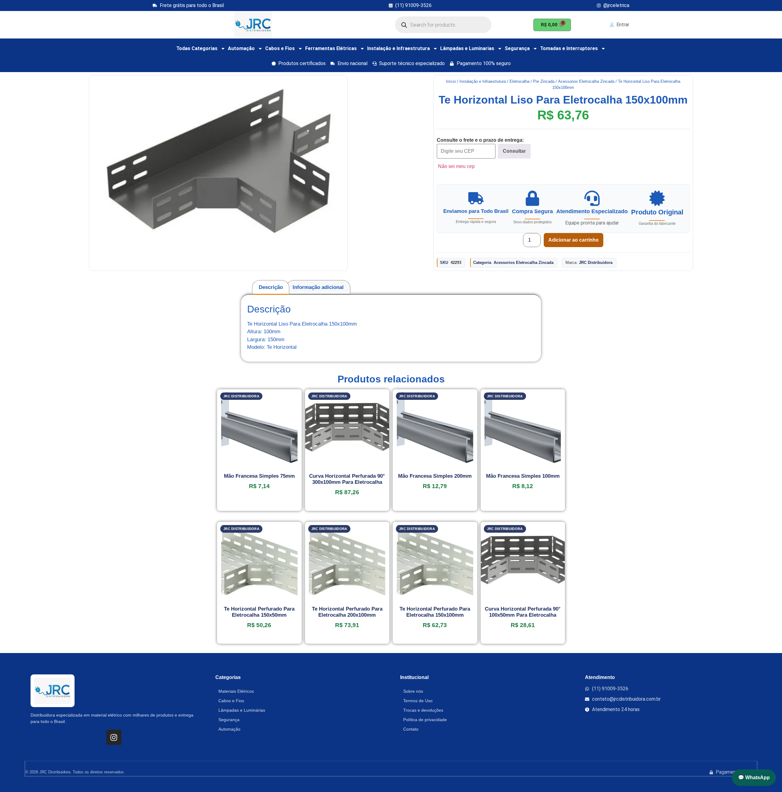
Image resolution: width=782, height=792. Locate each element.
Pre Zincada (543, 81)
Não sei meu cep (456, 166)
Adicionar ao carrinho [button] (259, 508)
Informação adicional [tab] (318, 287)
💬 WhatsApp (754, 777)
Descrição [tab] (271, 287)
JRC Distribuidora (595, 262)
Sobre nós (413, 691)
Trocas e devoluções (423, 710)
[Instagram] (114, 737)
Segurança (517, 48)
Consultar (514, 151)
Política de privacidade (425, 719)
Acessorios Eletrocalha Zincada (586, 81)
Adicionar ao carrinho (573, 240)
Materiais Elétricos (236, 691)
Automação (241, 48)
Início (451, 81)
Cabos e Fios (280, 48)
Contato (410, 729)
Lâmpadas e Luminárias (241, 710)
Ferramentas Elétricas (331, 48)
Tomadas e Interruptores (569, 48)
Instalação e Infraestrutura (398, 48)
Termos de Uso (418, 700)
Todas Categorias (196, 48)
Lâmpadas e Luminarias (467, 48)
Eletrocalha (519, 81)
